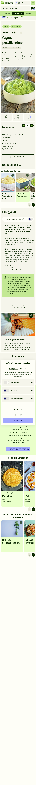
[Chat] (33, 8)
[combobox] (15, 8)
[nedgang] (23, 125)
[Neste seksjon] (33, 13)
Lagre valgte (18, 415)
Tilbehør (6, 26)
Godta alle (18, 420)
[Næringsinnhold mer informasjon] (20, 165)
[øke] (32, 125)
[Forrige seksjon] (2, 13)
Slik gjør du (18, 14)
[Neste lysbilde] (33, 205)
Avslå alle (18, 409)
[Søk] (3, 8)
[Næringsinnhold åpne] (18, 165)
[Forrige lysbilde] (29, 205)
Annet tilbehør (16, 26)
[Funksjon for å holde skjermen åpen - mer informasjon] (23, 219)
